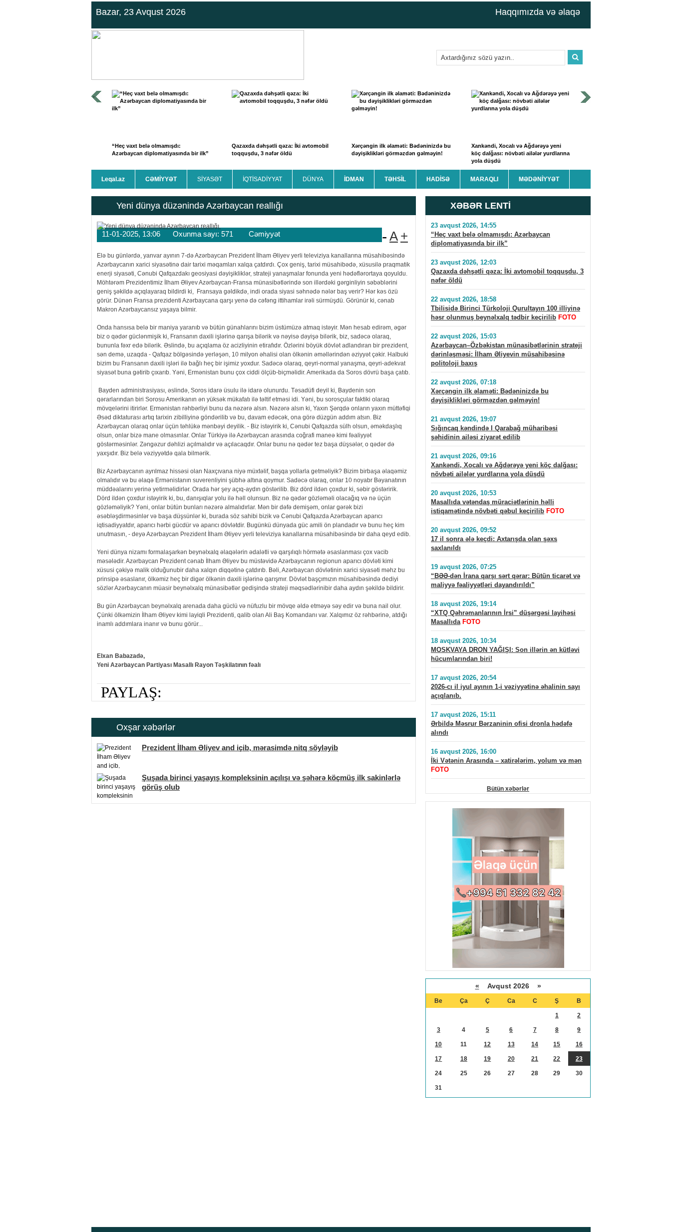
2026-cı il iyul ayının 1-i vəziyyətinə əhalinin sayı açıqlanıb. (505, 691)
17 (438, 1058)
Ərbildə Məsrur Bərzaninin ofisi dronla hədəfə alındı (501, 728)
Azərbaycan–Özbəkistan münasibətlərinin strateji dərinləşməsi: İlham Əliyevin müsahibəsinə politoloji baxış (506, 354)
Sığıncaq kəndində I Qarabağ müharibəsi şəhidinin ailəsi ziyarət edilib (494, 432)
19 (487, 1058)
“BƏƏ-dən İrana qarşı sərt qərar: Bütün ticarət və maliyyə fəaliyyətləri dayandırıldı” (505, 580)
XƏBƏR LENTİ (480, 206)
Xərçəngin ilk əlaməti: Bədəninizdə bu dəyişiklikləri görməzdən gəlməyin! (401, 149)
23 (579, 1058)
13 (511, 1044)
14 (534, 1044)
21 (534, 1058)
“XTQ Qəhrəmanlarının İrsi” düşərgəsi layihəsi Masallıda (503, 617)
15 (556, 1044)
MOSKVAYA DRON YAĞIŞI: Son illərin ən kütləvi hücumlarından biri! (505, 654)
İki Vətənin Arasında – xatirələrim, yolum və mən (506, 760)
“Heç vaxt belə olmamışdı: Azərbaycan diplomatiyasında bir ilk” (160, 149)
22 (556, 1058)
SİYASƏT (209, 179)
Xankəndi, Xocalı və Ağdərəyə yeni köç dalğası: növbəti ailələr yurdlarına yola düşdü (520, 153)
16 (579, 1044)
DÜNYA (313, 179)
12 (487, 1044)
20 (511, 1058)
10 (438, 1044)
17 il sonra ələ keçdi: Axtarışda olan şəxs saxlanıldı (494, 543)
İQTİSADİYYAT (262, 179)
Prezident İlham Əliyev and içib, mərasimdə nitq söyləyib (240, 747)
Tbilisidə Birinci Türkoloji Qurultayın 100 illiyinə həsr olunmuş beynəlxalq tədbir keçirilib (505, 313)
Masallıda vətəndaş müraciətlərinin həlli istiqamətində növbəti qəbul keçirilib (492, 506)
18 (463, 1058)
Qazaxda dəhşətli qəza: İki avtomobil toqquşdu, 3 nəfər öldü (280, 149)
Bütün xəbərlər (508, 788)
